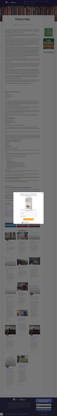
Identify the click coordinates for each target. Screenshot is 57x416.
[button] (42, 193)
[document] (28, 208)
